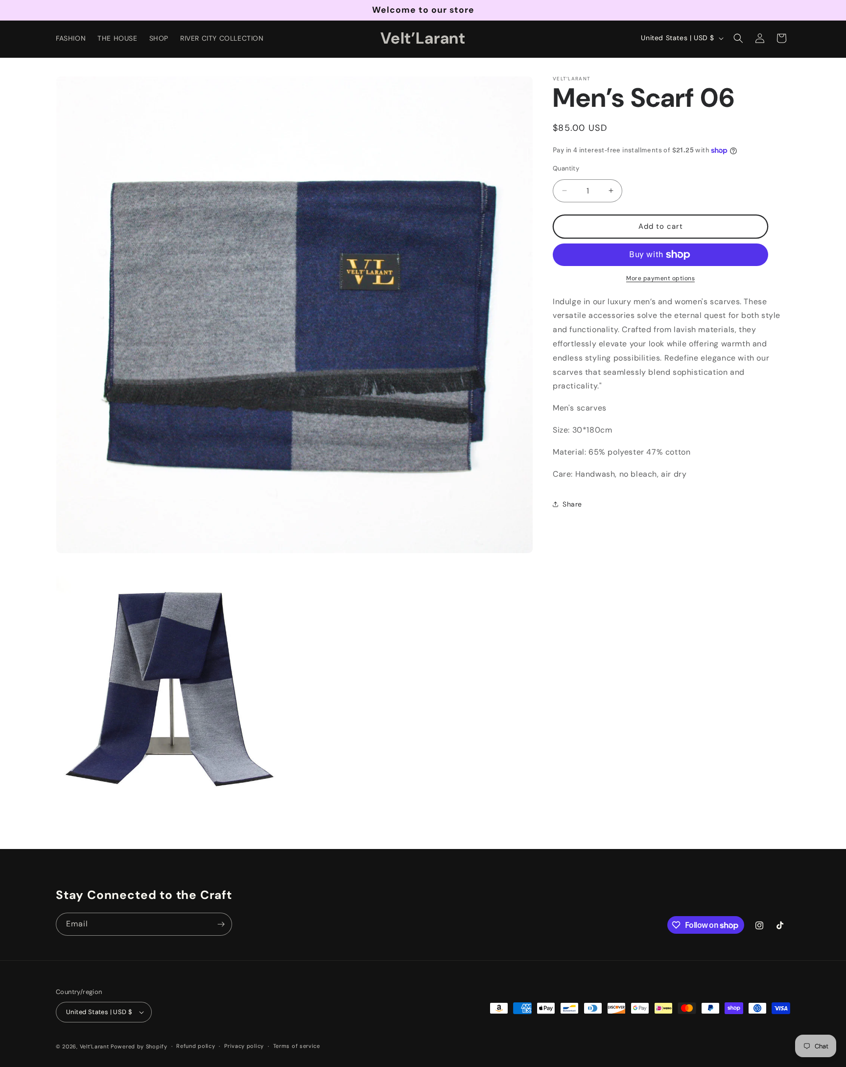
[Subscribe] (221, 924)
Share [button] (572, 504)
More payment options (660, 278)
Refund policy (195, 1046)
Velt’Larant (95, 1046)
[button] (738, 38)
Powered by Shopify (139, 1046)
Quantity (566, 168)
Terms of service (296, 1046)
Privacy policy (244, 1046)
